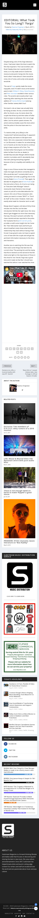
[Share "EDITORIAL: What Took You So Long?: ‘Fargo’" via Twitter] (10, 349)
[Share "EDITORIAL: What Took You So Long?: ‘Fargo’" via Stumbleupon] (32, 349)
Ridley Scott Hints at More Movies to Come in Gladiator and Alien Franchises (22, 716)
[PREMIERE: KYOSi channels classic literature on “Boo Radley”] (19, 518)
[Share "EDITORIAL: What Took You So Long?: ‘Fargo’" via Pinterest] (21, 349)
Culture (20, 688)
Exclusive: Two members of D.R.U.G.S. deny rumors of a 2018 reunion (19, 428)
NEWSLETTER (9, 913)
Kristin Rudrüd (27, 182)
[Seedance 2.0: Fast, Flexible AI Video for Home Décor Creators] (6, 685)
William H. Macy (18, 91)
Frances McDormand (19, 101)
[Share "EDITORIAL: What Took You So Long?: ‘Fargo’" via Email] (18, 352)
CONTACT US (30, 913)
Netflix (25, 730)
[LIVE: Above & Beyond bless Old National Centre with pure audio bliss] (19, 445)
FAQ (23, 913)
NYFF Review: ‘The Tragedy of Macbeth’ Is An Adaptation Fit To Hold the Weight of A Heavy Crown (19, 788)
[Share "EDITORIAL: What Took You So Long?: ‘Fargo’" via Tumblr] (18, 349)
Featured (15, 30)
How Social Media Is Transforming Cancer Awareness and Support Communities (21, 705)
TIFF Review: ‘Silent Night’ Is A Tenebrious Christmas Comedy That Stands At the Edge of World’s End (19, 809)
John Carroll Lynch (24, 221)
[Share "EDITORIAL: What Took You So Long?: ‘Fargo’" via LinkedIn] (25, 349)
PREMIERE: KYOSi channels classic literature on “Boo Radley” (19, 542)
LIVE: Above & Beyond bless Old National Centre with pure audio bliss (19, 460)
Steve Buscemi (29, 91)
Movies (25, 720)
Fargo (13, 86)
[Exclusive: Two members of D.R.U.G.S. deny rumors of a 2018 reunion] (19, 413)
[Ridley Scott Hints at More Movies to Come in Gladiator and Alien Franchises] (6, 715)
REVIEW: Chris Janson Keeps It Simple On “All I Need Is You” (19, 779)
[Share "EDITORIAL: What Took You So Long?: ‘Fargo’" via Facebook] (7, 349)
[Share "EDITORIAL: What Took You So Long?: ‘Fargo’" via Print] (21, 352)
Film (20, 30)
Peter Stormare (12, 94)
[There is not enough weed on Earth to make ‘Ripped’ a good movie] (19, 477)
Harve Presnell (19, 179)
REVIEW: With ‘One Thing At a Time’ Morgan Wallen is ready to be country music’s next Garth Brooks (19, 770)
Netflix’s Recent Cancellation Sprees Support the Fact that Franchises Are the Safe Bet (22, 726)
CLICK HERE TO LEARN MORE (15, 596)
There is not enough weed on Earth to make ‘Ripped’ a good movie (18, 492)
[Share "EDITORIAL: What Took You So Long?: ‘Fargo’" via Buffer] (28, 349)
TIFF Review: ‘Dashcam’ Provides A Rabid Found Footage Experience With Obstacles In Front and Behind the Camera (19, 799)
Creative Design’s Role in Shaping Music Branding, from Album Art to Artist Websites (21, 694)
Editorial (9, 30)
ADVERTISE (17, 913)
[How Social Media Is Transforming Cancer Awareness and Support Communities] (6, 704)
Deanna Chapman (18, 27)
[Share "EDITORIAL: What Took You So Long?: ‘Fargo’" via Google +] (14, 349)
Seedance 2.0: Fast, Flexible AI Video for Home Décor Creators (21, 685)
